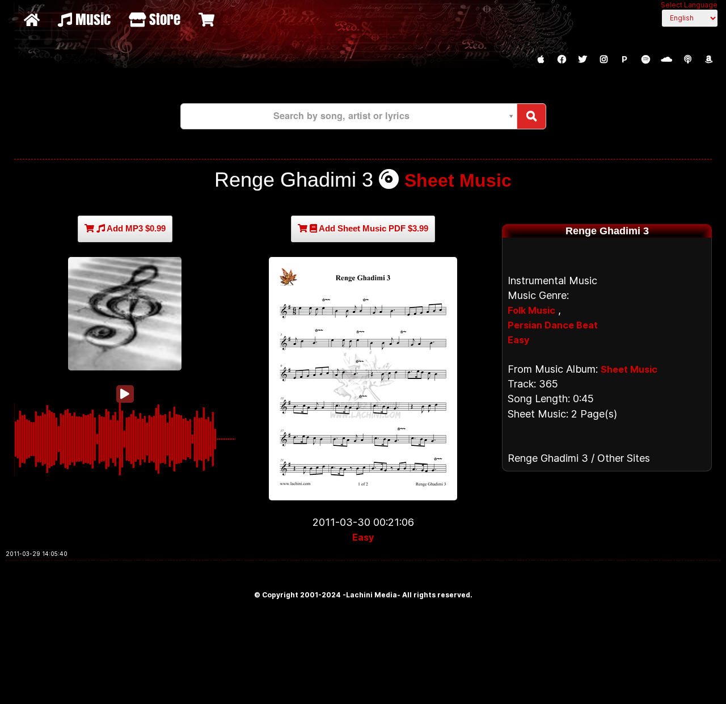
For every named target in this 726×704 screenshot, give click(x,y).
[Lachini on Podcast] (687, 59)
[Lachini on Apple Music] (540, 59)
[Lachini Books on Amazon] (708, 59)
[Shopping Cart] (208, 19)
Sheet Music (458, 180)
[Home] (33, 19)
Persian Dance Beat (553, 325)
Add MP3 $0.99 (135, 228)
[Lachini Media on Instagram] (603, 59)
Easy (363, 537)
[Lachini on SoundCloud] (666, 59)
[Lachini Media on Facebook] (561, 59)
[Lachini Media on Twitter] (582, 59)
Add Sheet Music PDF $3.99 (372, 228)
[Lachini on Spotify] (645, 59)
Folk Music (531, 310)
